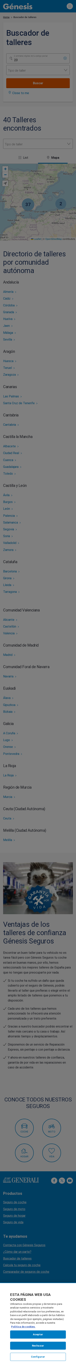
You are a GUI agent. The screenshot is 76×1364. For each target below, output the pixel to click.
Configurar (38, 1356)
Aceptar (38, 1334)
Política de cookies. (23, 1326)
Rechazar (38, 1345)
